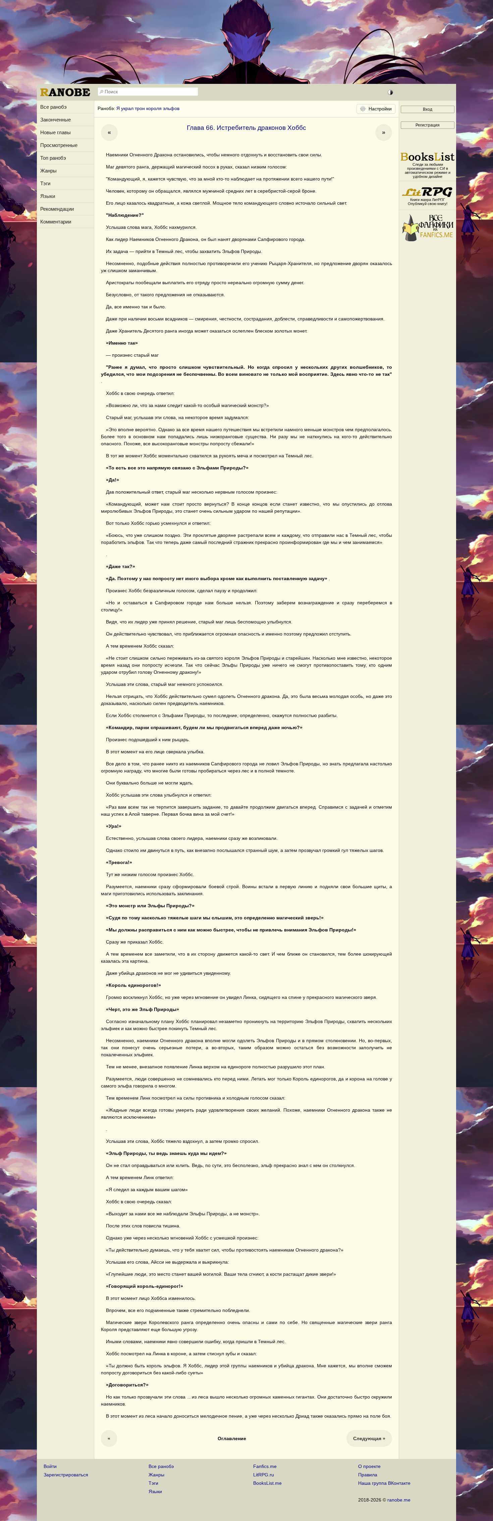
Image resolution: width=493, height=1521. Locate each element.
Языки (47, 196)
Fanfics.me (265, 1466)
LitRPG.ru (263, 1474)
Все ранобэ (53, 107)
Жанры (48, 170)
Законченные (55, 119)
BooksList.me (267, 1483)
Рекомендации (57, 209)
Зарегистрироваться (66, 1474)
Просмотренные (58, 145)
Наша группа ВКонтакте (384, 1483)
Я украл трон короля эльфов (147, 108)
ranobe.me (398, 1500)
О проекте (369, 1466)
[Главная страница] (65, 95)
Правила (367, 1474)
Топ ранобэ (53, 158)
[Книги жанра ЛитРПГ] (427, 196)
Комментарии (55, 221)
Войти (50, 1466)
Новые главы (55, 132)
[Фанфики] (427, 239)
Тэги (45, 183)
